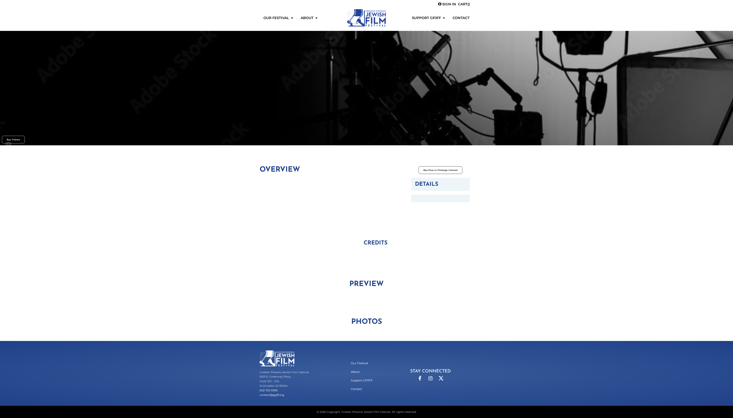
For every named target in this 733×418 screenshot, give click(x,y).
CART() (464, 4)
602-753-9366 (269, 390)
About (307, 18)
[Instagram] (430, 378)
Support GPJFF (426, 18)
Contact (461, 18)
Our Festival (276, 18)
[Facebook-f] (420, 378)
